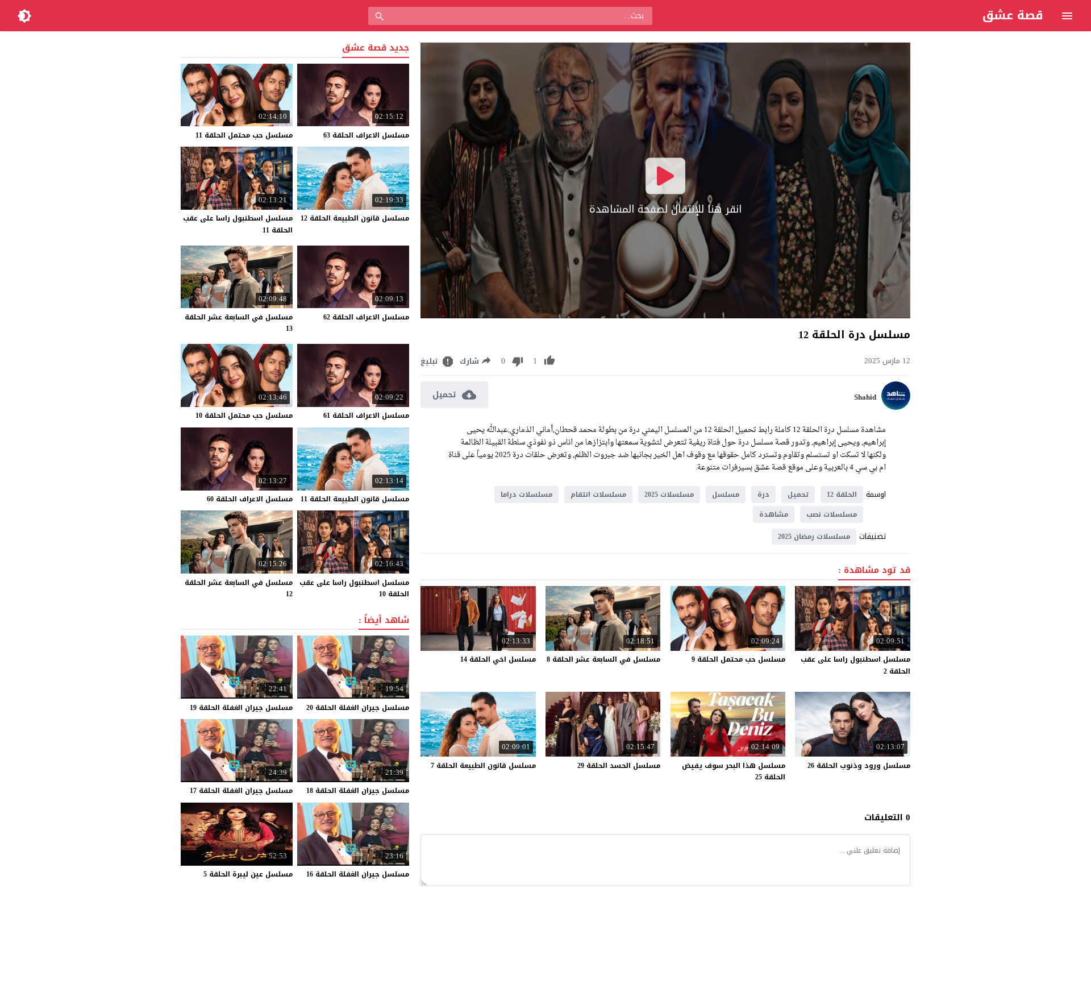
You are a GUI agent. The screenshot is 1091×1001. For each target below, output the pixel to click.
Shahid (865, 397)
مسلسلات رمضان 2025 (814, 536)
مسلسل (725, 494)
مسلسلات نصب (831, 514)
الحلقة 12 (842, 494)
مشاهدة (773, 514)
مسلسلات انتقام (598, 494)
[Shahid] (895, 407)
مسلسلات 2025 (669, 494)
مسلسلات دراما (526, 494)
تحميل (798, 494)
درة (763, 494)
